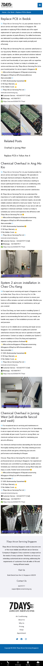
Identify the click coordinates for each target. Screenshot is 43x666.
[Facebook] (21, 639)
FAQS (21, 630)
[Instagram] (26, 639)
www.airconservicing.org (9, 93)
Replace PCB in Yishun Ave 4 (17, 155)
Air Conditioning (21, 616)
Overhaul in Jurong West (15, 147)
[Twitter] (17, 639)
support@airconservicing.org (21, 589)
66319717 (21, 586)
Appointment (21, 633)
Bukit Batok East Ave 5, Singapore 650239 (21, 575)
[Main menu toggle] (40, 5)
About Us (21, 620)
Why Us (21, 623)
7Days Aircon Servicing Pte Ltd (13, 24)
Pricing (21, 626)
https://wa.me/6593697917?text (14, 101)
